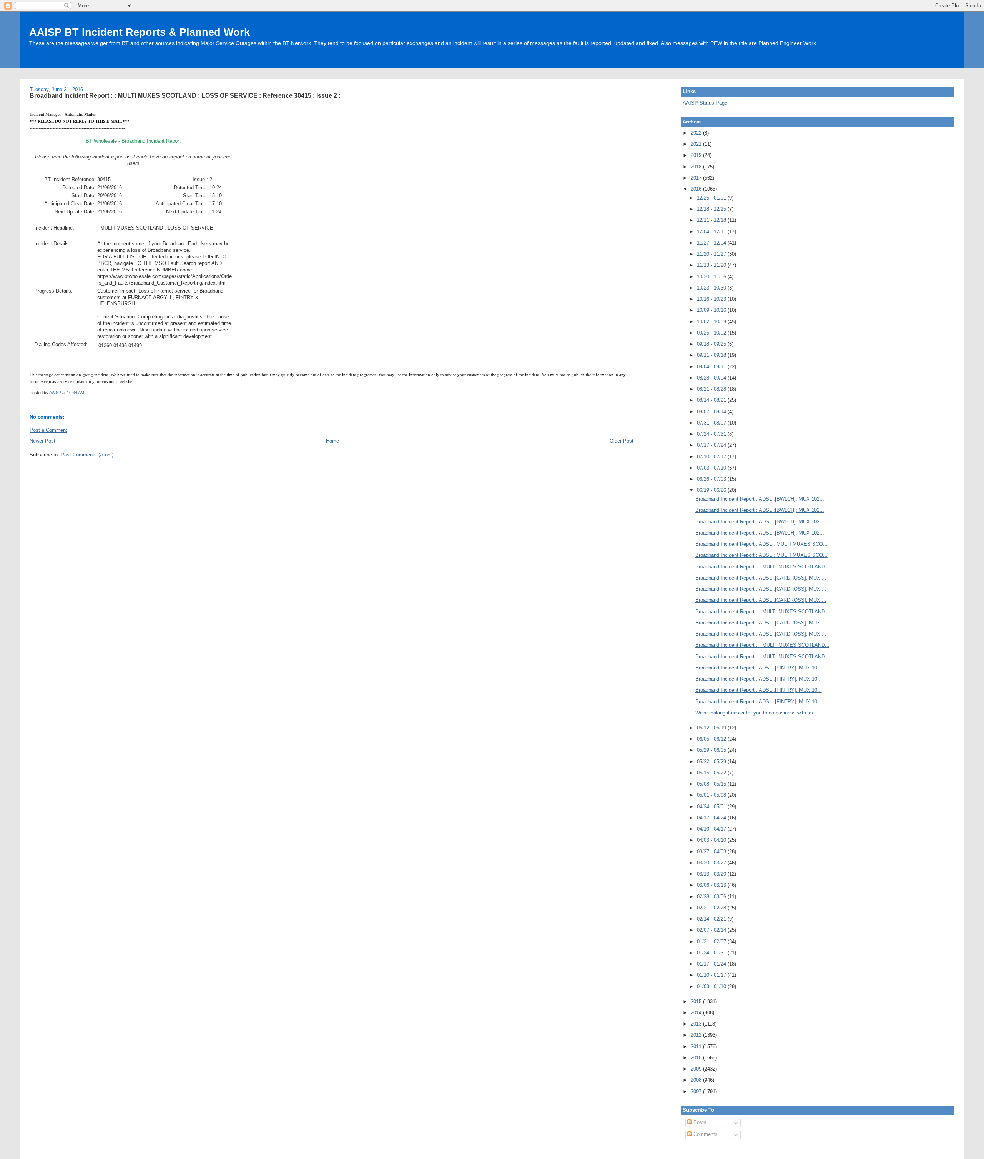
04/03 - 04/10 (712, 840)
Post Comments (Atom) (87, 455)
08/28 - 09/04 (712, 378)
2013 (697, 1024)
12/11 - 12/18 (712, 220)
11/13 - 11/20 (712, 265)
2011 (697, 1046)
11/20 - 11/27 (712, 254)
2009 (697, 1069)
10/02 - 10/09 (712, 322)
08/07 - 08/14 (712, 412)
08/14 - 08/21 (712, 400)
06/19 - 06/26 (712, 490)
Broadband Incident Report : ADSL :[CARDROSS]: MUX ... (760, 578)
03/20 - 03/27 (712, 863)
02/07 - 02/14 (712, 930)
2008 (697, 1080)
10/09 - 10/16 (712, 310)
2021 (697, 144)
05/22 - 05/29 (712, 761)
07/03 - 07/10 (712, 468)
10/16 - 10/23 (712, 299)
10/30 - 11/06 (712, 277)
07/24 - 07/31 (712, 434)
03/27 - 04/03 (712, 851)
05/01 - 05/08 (712, 795)
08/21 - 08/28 (712, 389)
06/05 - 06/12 (712, 739)
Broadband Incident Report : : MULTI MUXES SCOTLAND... (762, 567)
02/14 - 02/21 (712, 919)
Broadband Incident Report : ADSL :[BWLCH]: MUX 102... (759, 499)
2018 (697, 167)
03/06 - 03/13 (712, 885)
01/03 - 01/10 (712, 986)
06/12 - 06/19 (712, 728)
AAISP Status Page (705, 103)
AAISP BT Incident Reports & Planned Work (139, 32)
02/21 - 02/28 (712, 908)
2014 (697, 1013)
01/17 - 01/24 (712, 964)
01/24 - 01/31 (712, 953)
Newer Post (42, 441)
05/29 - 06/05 (712, 750)
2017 (697, 178)
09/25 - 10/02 (712, 333)
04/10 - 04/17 (712, 829)
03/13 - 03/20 (712, 874)
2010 (697, 1058)
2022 (697, 133)
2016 (697, 189)
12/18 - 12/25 (712, 209)
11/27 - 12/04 (712, 243)
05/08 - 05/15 (712, 784)
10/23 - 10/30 (712, 288)
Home (332, 441)
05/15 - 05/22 (712, 773)
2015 (697, 1001)
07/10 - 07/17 (712, 457)
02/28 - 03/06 (712, 896)
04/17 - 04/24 (712, 818)
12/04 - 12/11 (712, 232)
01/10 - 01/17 (712, 975)
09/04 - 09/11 (712, 367)
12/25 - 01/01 (712, 198)
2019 (697, 155)
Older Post (621, 441)
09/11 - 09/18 (712, 355)
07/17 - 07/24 (712, 445)
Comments (705, 1134)
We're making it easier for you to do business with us (754, 713)
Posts (699, 1122)
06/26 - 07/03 (712, 479)
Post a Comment (48, 430)
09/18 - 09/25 (712, 344)
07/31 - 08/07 (712, 423)
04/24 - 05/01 (712, 806)
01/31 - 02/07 (712, 941)
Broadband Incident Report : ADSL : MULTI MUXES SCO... (761, 544)
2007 (697, 1091)
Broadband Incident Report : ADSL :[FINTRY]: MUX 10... (758, 668)
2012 (697, 1035)
